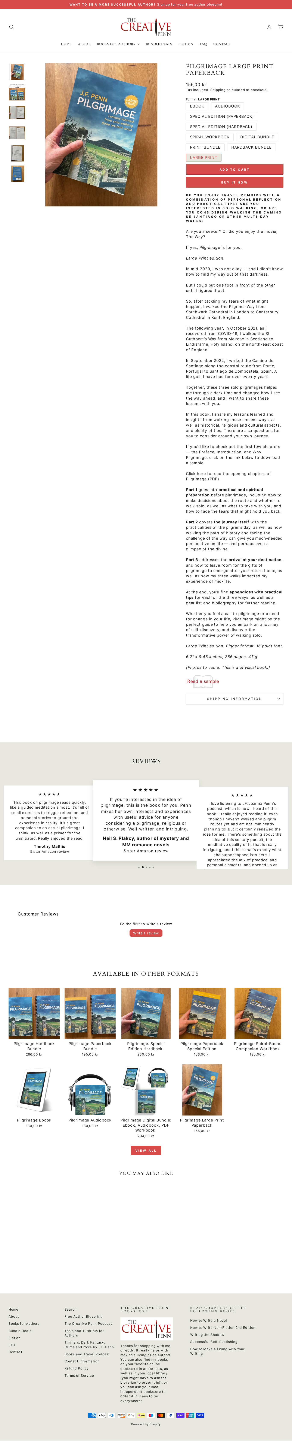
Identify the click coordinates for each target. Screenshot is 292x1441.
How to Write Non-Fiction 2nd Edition (222, 1328)
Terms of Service (79, 1376)
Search (71, 1309)
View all (146, 1150)
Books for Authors (116, 44)
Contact (222, 44)
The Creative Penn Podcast (88, 1324)
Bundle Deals (159, 44)
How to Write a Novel (208, 1321)
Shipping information (234, 698)
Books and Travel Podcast (87, 1354)
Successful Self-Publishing (213, 1342)
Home (66, 44)
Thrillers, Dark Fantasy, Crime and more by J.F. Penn (89, 1344)
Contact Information (82, 1361)
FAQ (203, 44)
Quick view (34, 1034)
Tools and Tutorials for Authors (84, 1333)
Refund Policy (77, 1368)
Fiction (185, 44)
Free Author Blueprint (83, 1316)
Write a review (146, 933)
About (84, 44)
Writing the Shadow (207, 1335)
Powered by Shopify (146, 1424)
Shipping (217, 90)
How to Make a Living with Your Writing (217, 1351)
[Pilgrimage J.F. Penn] (234, 681)
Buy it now (234, 182)
